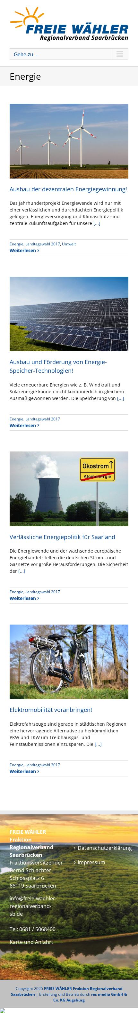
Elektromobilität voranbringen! (51, 710)
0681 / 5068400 (37, 929)
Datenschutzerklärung (101, 847)
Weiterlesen (23, 250)
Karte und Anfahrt (31, 941)
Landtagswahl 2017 (42, 244)
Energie (16, 244)
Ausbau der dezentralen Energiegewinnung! (68, 189)
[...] (96, 223)
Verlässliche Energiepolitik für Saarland (62, 537)
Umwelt (69, 244)
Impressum (91, 862)
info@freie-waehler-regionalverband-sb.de (33, 906)
